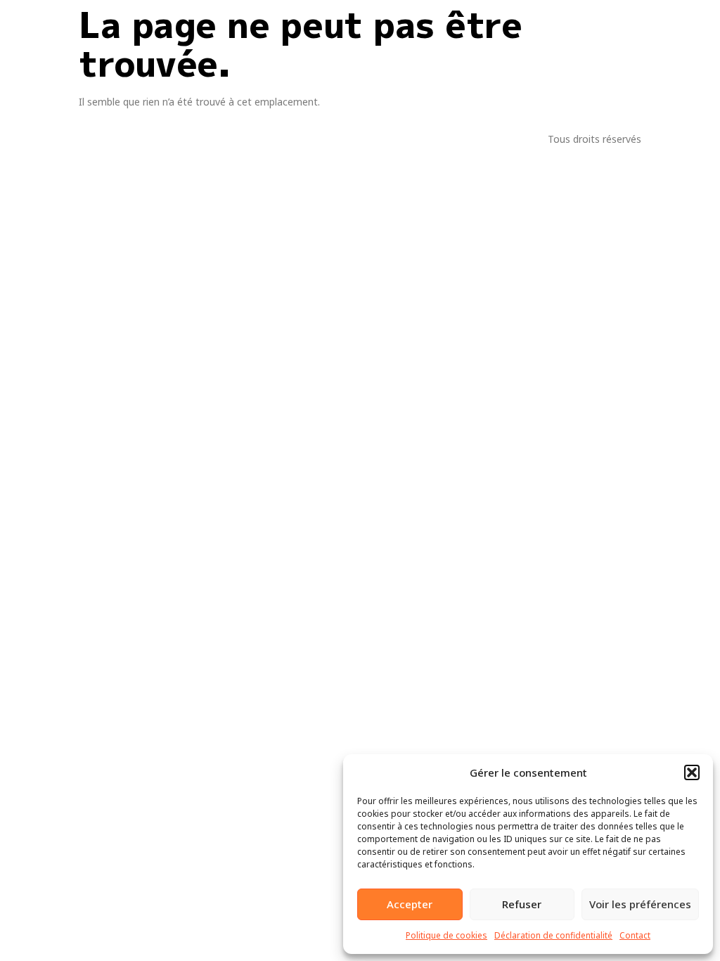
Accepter (409, 904)
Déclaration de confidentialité (553, 935)
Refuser (521, 904)
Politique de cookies (446, 935)
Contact (634, 935)
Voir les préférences (640, 904)
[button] (692, 772)
